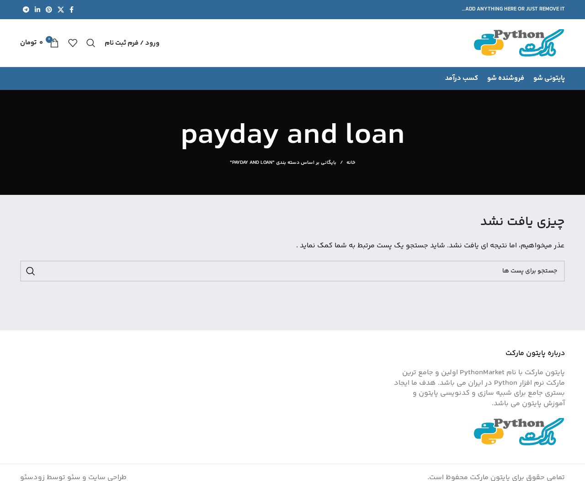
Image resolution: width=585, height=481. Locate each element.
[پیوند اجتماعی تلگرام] (26, 10)
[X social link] (61, 10)
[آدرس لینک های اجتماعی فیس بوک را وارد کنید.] (71, 10)
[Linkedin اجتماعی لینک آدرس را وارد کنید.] (37, 10)
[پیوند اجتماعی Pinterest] (49, 10)
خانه (350, 163)
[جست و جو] (91, 43)
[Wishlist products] (73, 43)
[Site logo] (519, 43)
